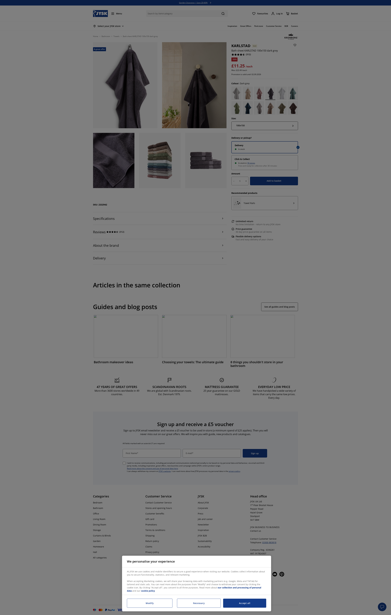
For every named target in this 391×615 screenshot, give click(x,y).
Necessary (199, 603)
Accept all (244, 603)
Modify (150, 603)
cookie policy (148, 590)
